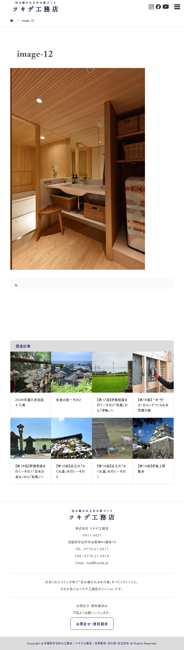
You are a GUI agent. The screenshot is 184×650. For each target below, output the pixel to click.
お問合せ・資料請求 (92, 623)
